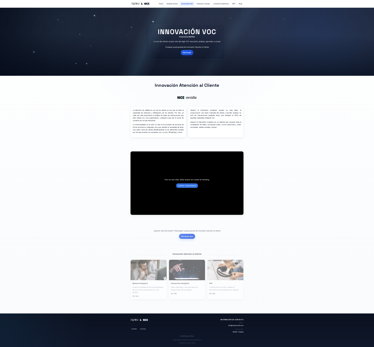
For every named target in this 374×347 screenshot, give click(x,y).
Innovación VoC (187, 4)
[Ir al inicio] (140, 3)
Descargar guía (187, 236)
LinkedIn (134, 329)
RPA (233, 4)
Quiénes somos (172, 4)
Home (161, 4)
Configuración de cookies (187, 343)
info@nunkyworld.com (235, 325)
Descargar (187, 52)
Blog (240, 4)
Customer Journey (203, 4)
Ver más (135, 295)
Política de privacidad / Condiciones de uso (187, 340)
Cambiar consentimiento (187, 186)
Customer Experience (221, 4)
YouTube (143, 329)
